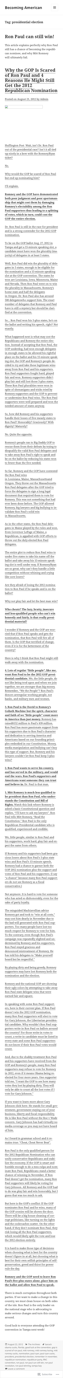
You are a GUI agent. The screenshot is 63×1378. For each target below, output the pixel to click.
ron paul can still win (34, 1362)
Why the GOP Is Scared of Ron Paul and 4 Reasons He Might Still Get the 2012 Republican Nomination (31, 80)
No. (7, 165)
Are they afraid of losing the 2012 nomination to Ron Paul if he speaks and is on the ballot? (30, 589)
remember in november (46, 1356)
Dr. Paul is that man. (31, 776)
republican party (34, 1359)
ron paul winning (23, 1365)
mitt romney (28, 1350)
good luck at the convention (38, 1347)
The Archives (34, 1344)
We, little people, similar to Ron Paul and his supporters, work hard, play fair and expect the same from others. (31, 841)
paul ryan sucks (47, 1353)
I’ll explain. (12, 186)
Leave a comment (16, 1368)
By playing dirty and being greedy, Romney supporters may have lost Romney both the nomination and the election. (31, 971)
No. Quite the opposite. (18, 434)
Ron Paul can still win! (29, 36)
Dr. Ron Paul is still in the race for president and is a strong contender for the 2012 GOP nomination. (31, 231)
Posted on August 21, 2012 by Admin (26, 99)
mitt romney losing (44, 1350)
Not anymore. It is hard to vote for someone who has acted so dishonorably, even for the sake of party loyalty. (31, 898)
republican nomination (15, 1359)
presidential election (24, 1356)
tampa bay (37, 1365)
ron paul (20, 1362)
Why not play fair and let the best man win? (31, 601)
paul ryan (34, 1353)
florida (21, 1347)
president (9, 1356)
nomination (24, 1353)
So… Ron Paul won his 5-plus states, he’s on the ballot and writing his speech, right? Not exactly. (31, 324)
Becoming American (23, 7)
